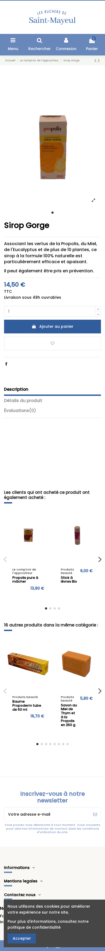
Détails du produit (23, 401)
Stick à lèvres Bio (69, 579)
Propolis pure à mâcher (25, 579)
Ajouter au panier (56, 326)
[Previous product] (96, 60)
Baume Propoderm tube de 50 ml (26, 705)
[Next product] (99, 60)
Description (16, 389)
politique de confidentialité (34, 927)
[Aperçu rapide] (45, 527)
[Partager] (6, 364)
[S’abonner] (95, 814)
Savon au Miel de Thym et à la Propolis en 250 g (69, 715)
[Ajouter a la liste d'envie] (52, 343)
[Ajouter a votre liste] (45, 518)
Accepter (22, 938)
